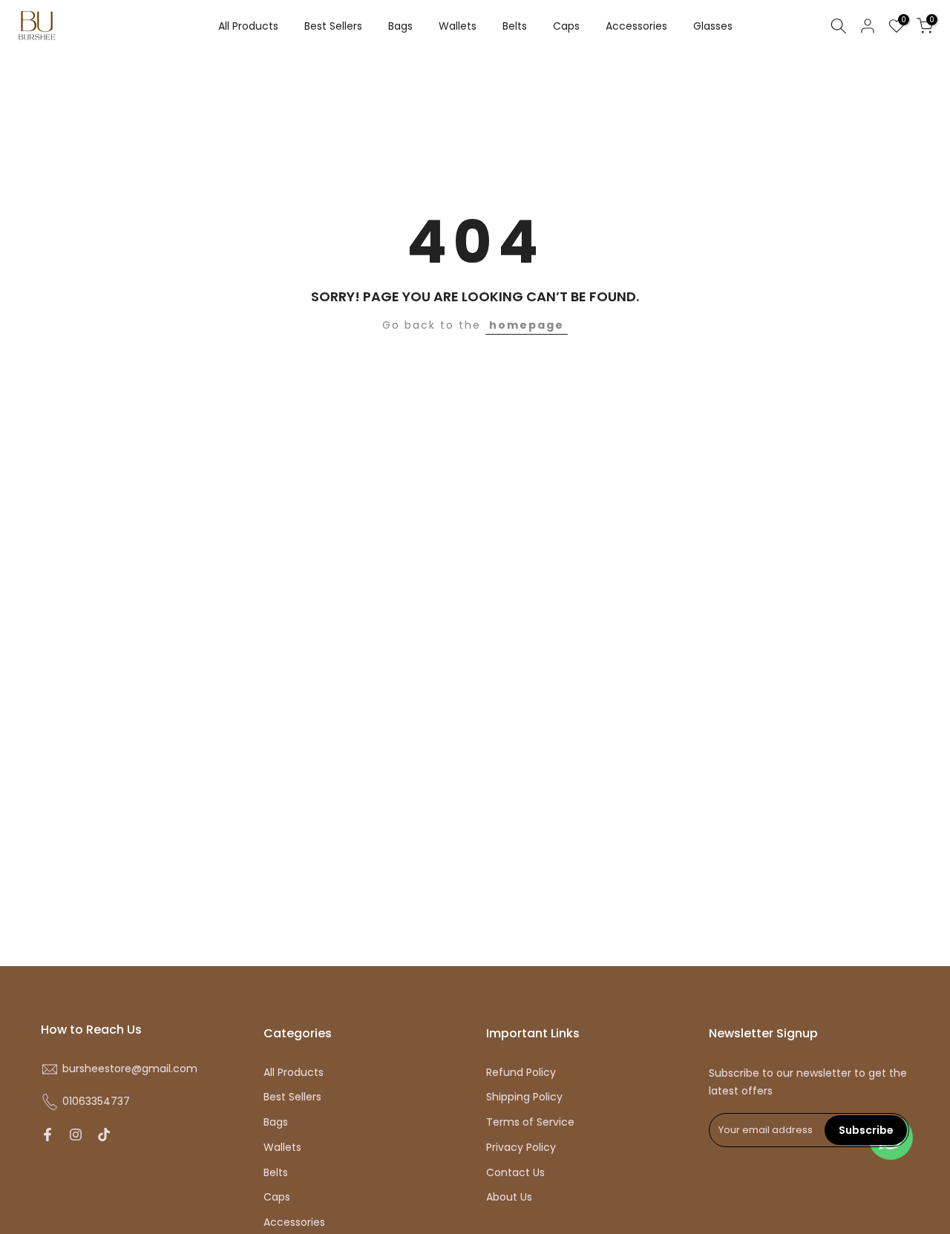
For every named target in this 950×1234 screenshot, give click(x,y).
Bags (400, 26)
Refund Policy (521, 1073)
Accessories (636, 26)
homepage (526, 325)
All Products (248, 26)
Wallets (457, 26)
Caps (566, 26)
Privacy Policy (521, 1148)
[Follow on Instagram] (75, 1134)
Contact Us (515, 1173)
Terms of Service (530, 1122)
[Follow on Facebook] (47, 1134)
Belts (514, 26)
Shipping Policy (524, 1097)
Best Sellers (333, 26)
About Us (509, 1197)
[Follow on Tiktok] (104, 1134)
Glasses (713, 26)
